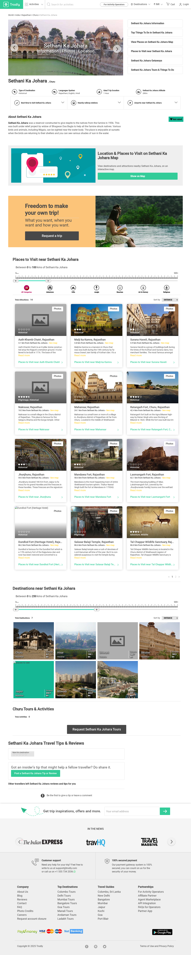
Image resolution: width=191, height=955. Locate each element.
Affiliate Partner (147, 895)
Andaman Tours (66, 914)
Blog (19, 895)
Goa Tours (63, 907)
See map (53, 343)
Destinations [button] (140, 4)
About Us (22, 891)
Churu (35, 15)
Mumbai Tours (66, 899)
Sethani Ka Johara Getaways (146, 60)
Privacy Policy (166, 946)
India (17, 15)
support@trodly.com (66, 868)
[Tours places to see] (11, 4)
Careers (22, 914)
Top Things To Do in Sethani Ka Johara (151, 32)
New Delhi (104, 895)
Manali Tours (65, 911)
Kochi (101, 911)
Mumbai (103, 903)
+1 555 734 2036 (64, 871)
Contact (22, 903)
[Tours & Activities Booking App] (134, 932)
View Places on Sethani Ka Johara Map (152, 42)
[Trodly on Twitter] (104, 946)
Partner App (145, 911)
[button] (158, 4)
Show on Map (137, 176)
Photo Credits (25, 911)
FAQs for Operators (149, 907)
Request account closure (31, 918)
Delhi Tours (64, 895)
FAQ (19, 907)
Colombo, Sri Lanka (109, 891)
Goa (100, 914)
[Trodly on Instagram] (95, 946)
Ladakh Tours (65, 918)
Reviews (22, 899)
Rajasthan (26, 15)
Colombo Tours (66, 891)
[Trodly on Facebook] (86, 946)
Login (186, 4)
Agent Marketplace (149, 899)
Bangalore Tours (67, 903)
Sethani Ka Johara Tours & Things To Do (152, 69)
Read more (24, 355)
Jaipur (101, 907)
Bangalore (104, 899)
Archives (18, 70)
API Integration (147, 903)
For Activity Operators (114, 4)
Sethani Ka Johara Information (147, 23)
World (11, 15)
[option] (65, 47)
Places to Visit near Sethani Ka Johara (151, 51)
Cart (173, 4)
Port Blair (103, 918)
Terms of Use (147, 946)
